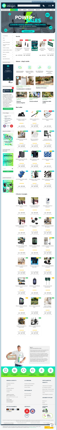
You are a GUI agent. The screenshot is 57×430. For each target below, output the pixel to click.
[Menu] (54, 423)
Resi (7, 386)
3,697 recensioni (8, 79)
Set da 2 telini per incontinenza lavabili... (47, 120)
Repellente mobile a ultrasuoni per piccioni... (34, 246)
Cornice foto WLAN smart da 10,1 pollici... (19, 49)
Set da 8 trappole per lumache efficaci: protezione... (50, 49)
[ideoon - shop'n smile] (9, 5)
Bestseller (48, 9)
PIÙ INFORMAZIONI (8, 108)
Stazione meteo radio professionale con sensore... (48, 140)
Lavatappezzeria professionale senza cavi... (21, 140)
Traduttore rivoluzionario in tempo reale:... (34, 266)
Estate (20, 9)
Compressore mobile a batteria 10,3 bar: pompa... (34, 180)
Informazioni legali (27, 395)
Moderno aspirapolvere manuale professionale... (47, 180)
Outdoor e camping (6, 47)
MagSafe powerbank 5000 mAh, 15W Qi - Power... (21, 160)
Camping (24, 9)
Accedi (8, 171)
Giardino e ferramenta (6, 42)
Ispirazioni (4, 54)
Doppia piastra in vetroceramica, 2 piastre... (21, 286)
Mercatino (38, 9)
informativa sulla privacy (32, 427)
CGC (25, 397)
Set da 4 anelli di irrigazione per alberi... (34, 307)
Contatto (8, 391)
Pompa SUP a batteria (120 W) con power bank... (21, 246)
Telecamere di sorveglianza (47, 385)
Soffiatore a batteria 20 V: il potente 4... (34, 120)
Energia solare (31, 9)
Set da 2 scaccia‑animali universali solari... (47, 286)
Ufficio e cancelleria (6, 52)
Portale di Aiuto (9, 390)
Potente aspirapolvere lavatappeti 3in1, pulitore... (48, 226)
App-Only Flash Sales (6, 58)
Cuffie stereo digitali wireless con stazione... (34, 327)
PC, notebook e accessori (46, 387)
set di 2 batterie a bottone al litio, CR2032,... (47, 160)
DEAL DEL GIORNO (14, 9)
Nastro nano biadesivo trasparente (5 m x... (34, 140)
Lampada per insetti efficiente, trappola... (34, 286)
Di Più (53, 9)
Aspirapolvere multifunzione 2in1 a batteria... (21, 266)
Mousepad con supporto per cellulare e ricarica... (21, 120)
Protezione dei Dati (27, 393)
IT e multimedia (5, 35)
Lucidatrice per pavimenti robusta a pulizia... (48, 246)
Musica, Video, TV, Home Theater (48, 389)
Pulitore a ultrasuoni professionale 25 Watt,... (47, 307)
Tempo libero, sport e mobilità (6, 45)
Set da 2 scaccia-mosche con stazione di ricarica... (27, 49)
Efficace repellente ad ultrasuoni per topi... (21, 307)
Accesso (43, 1)
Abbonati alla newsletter (28, 385)
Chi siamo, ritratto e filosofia (29, 383)
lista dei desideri (50, 1)
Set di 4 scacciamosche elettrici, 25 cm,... (21, 206)
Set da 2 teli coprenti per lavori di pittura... (42, 49)
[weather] (44, 6)
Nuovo (43, 9)
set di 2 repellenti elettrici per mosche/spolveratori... (35, 206)
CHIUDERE (48, 427)
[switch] (52, 425)
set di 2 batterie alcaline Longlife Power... (21, 180)
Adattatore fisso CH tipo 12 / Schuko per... (35, 226)
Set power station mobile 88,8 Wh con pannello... (48, 266)
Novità (43, 402)
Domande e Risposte (10, 388)
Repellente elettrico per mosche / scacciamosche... (21, 226)
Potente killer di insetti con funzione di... (47, 206)
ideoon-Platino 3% (5, 9)
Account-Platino (27, 387)
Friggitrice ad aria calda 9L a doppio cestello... (21, 327)
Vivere (4, 40)
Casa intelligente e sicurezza (47, 394)
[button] (16, 49)
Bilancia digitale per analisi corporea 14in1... (34, 160)
